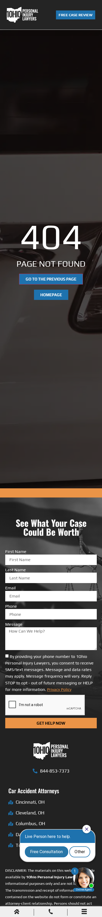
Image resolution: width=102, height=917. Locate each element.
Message (13, 624)
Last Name (15, 570)
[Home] (16, 912)
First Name (15, 551)
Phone (11, 606)
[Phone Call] (50, 912)
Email (10, 588)
